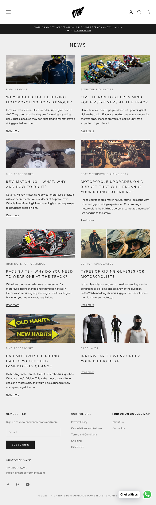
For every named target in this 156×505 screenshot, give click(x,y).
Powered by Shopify (102, 495)
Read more (12, 130)
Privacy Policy (79, 422)
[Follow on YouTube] (28, 484)
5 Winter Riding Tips (97, 89)
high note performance (25, 263)
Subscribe (20, 444)
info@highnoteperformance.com (25, 472)
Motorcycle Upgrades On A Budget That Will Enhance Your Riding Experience (112, 187)
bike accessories (20, 174)
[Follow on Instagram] (18, 484)
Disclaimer (77, 447)
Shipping (76, 440)
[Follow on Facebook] (8, 484)
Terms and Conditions (84, 434)
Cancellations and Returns (86, 428)
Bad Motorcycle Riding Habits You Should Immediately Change (32, 361)
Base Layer (90, 348)
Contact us (118, 428)
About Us (118, 422)
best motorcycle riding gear (105, 174)
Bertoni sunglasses (97, 263)
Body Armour (17, 89)
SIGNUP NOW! (82, 30)
